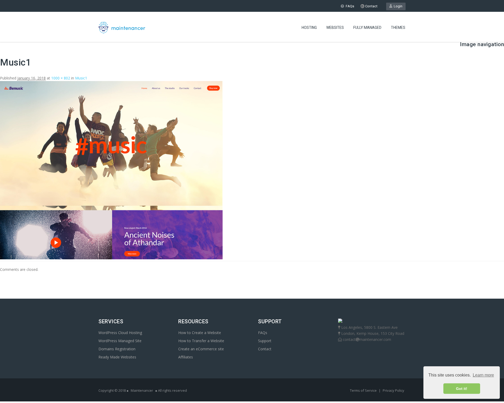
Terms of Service (363, 390)
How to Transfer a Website (201, 340)
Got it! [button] (461, 388)
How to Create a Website (199, 332)
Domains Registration (116, 348)
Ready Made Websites (117, 356)
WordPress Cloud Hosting (120, 332)
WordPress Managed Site (119, 340)
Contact (370, 6)
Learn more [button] (483, 375)
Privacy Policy (393, 390)
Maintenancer (142, 390)
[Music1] (111, 257)
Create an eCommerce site (201, 348)
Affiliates (185, 356)
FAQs (350, 6)
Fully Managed (367, 27)
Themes (398, 27)
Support (264, 340)
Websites (335, 27)
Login (397, 6)
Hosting (309, 27)
